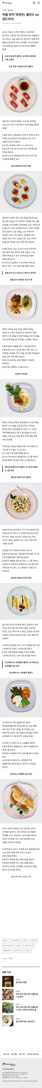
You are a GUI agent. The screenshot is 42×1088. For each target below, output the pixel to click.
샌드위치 (34, 941)
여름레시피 (7, 951)
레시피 (25, 941)
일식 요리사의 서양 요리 (25, 1021)
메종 (15, 23)
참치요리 (27, 951)
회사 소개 (6, 1054)
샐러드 (19, 946)
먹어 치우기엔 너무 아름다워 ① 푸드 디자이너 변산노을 (27, 1008)
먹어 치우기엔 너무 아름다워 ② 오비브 (27, 995)
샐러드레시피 (29, 946)
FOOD (4, 10)
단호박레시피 (15, 941)
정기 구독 (22, 1054)
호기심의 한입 (21, 982)
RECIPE (10, 10)
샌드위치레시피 (8, 946)
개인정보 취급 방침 (33, 1054)
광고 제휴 (14, 1054)
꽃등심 (5, 941)
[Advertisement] (21, 915)
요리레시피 (17, 951)
